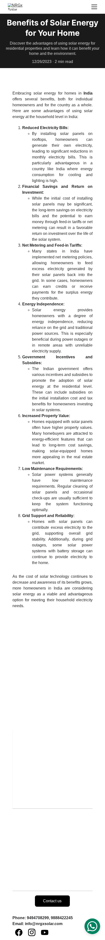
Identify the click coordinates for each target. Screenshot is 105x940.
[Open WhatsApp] (92, 926)
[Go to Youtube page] (44, 932)
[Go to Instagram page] (31, 932)
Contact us (52, 901)
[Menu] (94, 7)
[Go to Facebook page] (18, 932)
